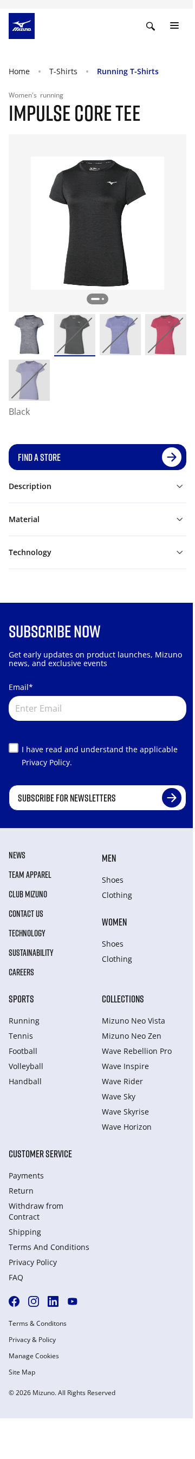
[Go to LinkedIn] (53, 1301)
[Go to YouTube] (72, 1301)
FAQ (16, 1277)
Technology (27, 933)
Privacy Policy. (47, 762)
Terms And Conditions (49, 1247)
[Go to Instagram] (33, 1301)
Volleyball (26, 1066)
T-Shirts (63, 71)
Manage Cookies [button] (34, 1356)
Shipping (25, 1232)
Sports (21, 999)
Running (24, 1020)
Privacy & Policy (32, 1340)
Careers (21, 972)
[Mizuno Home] (22, 25)
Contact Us (26, 913)
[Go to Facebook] (14, 1301)
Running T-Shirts (128, 71)
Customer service (40, 1154)
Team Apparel (30, 874)
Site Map (22, 1372)
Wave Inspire (125, 1066)
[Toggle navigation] (174, 25)
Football (23, 1051)
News (17, 855)
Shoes (112, 880)
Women (114, 922)
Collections (123, 999)
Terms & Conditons (38, 1323)
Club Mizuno (28, 894)
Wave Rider (122, 1081)
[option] (29, 334)
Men (109, 858)
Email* (21, 687)
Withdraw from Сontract (36, 1211)
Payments (26, 1175)
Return (21, 1191)
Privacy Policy (33, 1262)
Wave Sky (118, 1096)
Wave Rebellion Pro (137, 1051)
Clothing (117, 895)
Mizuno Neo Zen (131, 1036)
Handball (25, 1081)
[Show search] (150, 26)
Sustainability (31, 952)
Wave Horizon (127, 1127)
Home (19, 71)
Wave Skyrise (125, 1111)
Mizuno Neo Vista (133, 1020)
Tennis (21, 1036)
